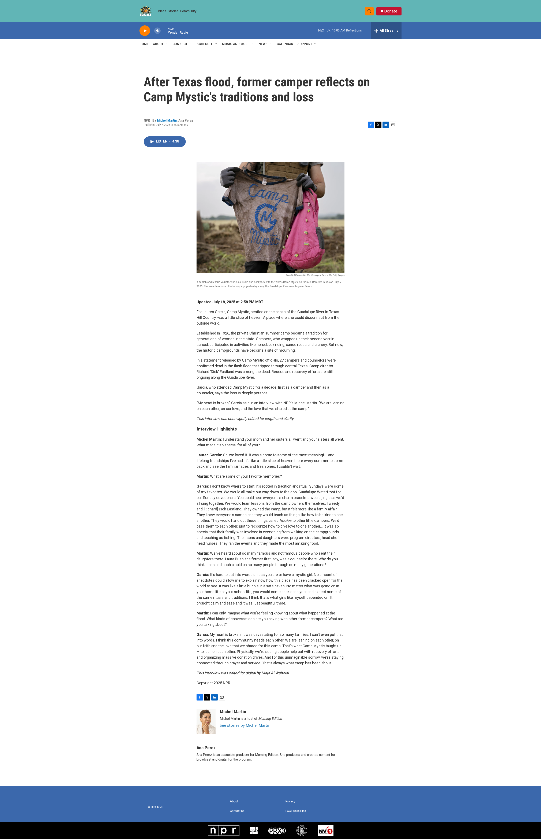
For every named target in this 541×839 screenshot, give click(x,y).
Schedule (205, 44)
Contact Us (237, 811)
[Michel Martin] (206, 721)
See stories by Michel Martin (245, 725)
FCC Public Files (296, 811)
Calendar (285, 44)
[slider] (164, 30)
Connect (180, 44)
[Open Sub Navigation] (166, 44)
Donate (390, 11)
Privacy (290, 801)
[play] (144, 30)
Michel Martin (167, 120)
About (158, 44)
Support (305, 44)
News (263, 44)
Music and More (236, 44)
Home (144, 44)
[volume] (157, 31)
